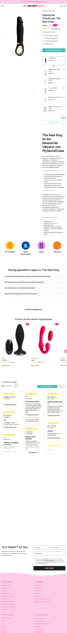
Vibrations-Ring (39, 632)
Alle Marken (38, 593)
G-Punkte (38, 591)
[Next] (35, 37)
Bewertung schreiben (47, 386)
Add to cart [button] (53, 122)
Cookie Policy (6, 599)
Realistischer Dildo (40, 621)
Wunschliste (38, 588)
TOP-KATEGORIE (7, 615)
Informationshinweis (49, 560)
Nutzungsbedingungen (8, 604)
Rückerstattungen (7, 593)
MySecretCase (45, 319)
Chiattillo (4, 360)
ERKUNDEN (39, 582)
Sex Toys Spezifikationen (42, 599)
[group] (33, 1)
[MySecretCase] (33, 6)
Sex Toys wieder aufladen (9, 607)
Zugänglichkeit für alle (44, 601)
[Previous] (4, 37)
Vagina (3, 621)
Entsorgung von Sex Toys (9, 609)
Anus (3, 629)
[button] (61, 6)
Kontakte (4, 591)
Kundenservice (6, 585)
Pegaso (33, 360)
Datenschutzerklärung (8, 596)
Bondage (4, 632)
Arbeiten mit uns (40, 596)
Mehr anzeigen (33, 452)
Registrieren (49, 568)
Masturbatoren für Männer (43, 624)
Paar (3, 624)
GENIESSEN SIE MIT (41, 615)
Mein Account (39, 585)
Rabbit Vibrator (39, 618)
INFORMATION (6, 582)
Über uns (4, 588)
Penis (3, 626)
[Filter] (59, 386)
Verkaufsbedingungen (8, 601)
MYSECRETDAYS (7, 618)
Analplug (37, 626)
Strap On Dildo (39, 629)
